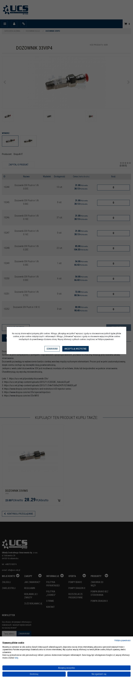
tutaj (16, 658)
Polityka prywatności (123, 640)
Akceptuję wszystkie (75, 348)
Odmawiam (52, 348)
